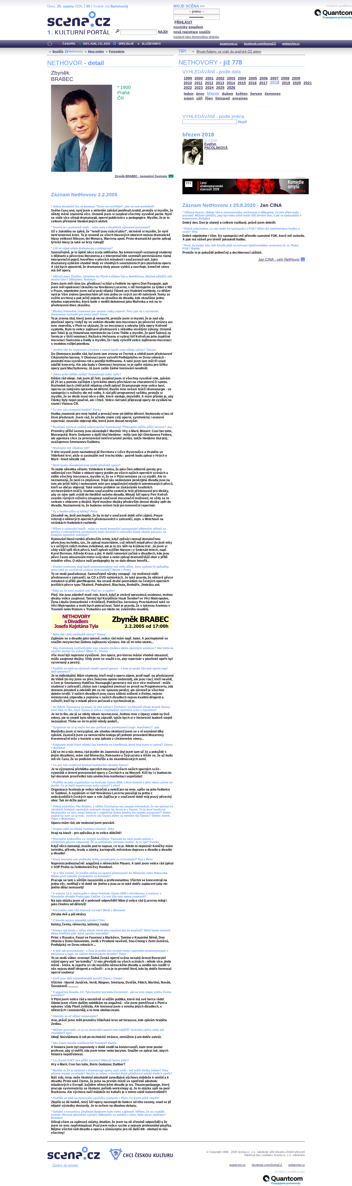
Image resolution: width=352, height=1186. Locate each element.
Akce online (96, 51)
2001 (209, 78)
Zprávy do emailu (65, 1165)
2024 (209, 88)
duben (227, 94)
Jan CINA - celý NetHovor (279, 259)
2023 (199, 88)
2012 (209, 83)
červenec (273, 94)
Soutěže (57, 51)
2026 (231, 88)
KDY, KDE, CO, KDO (96, 43)
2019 (286, 83)
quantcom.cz (229, 43)
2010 (188, 83)
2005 (253, 78)
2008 (285, 78)
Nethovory (76, 51)
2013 (220, 83)
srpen (189, 98)
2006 (263, 78)
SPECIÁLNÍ (126, 43)
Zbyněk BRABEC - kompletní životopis (141, 176)
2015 (242, 83)
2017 (263, 83)
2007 (274, 78)
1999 (188, 78)
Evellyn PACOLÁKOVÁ (216, 146)
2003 (231, 78)
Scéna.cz (56, 13)
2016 (252, 83)
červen (256, 94)
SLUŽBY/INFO (151, 43)
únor (200, 94)
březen (213, 93)
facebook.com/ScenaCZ (260, 43)
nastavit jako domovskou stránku (196, 36)
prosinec (240, 98)
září (199, 98)
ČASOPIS (68, 43)
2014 (231, 83)
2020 (297, 83)
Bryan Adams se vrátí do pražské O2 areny (229, 51)
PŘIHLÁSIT (183, 22)
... (171, 176)
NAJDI (163, 32)
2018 (274, 83)
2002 (220, 78)
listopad (222, 98)
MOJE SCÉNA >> (189, 6)
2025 (220, 88)
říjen (209, 98)
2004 (242, 78)
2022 (188, 88)
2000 (199, 78)
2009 (296, 78)
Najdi (242, 122)
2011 (199, 83)
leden (189, 94)
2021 (308, 83)
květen (242, 94)
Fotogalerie (116, 51)
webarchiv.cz (291, 43)
